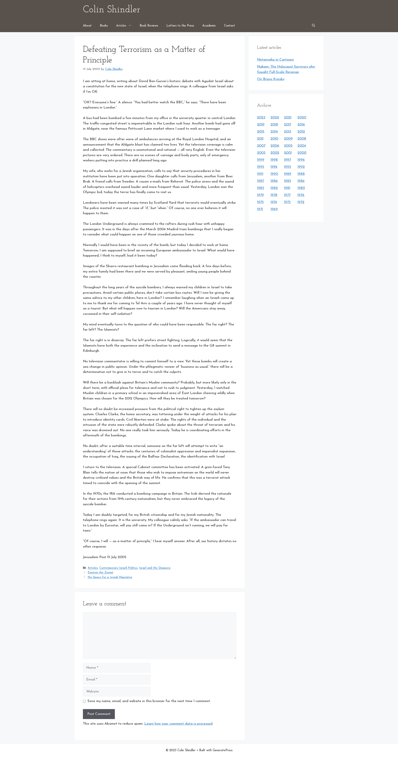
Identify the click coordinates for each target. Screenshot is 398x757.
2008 (301, 138)
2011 (260, 138)
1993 (287, 167)
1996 (301, 160)
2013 (287, 131)
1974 (274, 202)
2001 (288, 153)
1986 (274, 181)
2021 (287, 117)
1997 (287, 160)
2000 (301, 153)
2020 (301, 117)
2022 (275, 117)
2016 (301, 124)
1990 (274, 174)
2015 (260, 131)
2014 (274, 131)
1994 (274, 167)
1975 (260, 202)
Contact (229, 25)
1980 (301, 188)
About (87, 25)
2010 (274, 138)
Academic (209, 25)
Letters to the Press (180, 25)
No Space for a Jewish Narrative (110, 577)
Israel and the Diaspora (154, 568)
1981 (287, 188)
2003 (261, 153)
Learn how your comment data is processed (178, 723)
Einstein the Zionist (100, 572)
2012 (301, 131)
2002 (275, 153)
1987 (260, 181)
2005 (288, 145)
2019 (261, 124)
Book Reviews (149, 25)
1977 (287, 195)
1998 (274, 160)
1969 (274, 209)
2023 (261, 117)
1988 (301, 174)
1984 (301, 181)
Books (104, 25)
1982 (274, 188)
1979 (260, 195)
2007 (261, 145)
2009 (288, 138)
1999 (260, 160)
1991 (260, 174)
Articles (121, 25)
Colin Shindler (111, 10)
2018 (274, 124)
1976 (300, 195)
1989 (287, 174)
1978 (274, 195)
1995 (260, 167)
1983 (260, 188)
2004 (301, 145)
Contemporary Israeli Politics (118, 568)
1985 (287, 181)
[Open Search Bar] (313, 26)
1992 (301, 167)
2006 (275, 145)
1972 (300, 202)
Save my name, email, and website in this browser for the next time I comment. (149, 701)
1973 (287, 202)
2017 (287, 124)
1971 (260, 209)
